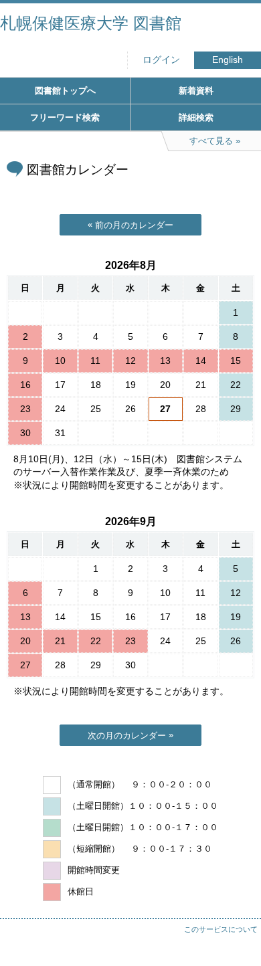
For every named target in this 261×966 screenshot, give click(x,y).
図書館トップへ (65, 91)
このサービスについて (221, 929)
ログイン (161, 60)
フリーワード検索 (65, 117)
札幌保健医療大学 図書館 (90, 23)
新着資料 (196, 91)
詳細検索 (196, 117)
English (227, 60)
